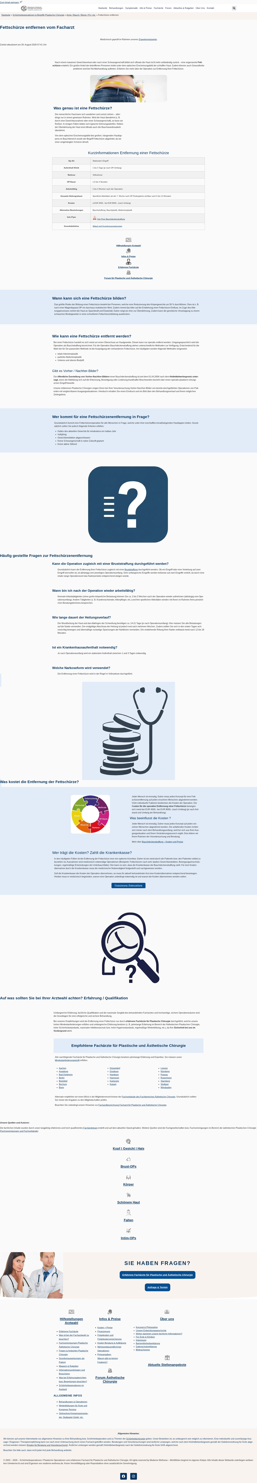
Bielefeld (63, 1081)
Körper (128, 1184)
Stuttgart (165, 1084)
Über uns (167, 1319)
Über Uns (200, 8)
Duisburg (114, 1071)
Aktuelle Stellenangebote (167, 1365)
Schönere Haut (128, 1202)
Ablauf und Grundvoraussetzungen (107, 226)
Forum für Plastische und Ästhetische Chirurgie (128, 278)
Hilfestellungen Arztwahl (128, 246)
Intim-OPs (128, 1238)
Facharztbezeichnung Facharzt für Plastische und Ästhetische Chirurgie (132, 1105)
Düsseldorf (115, 1068)
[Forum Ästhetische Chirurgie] (110, 1370)
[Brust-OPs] (128, 1159)
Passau (164, 1075)
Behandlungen (116, 8)
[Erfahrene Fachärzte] (128, 261)
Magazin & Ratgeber (68, 1366)
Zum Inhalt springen (9, 2)
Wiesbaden (166, 1087)
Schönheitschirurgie (135, 1439)
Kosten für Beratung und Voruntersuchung (47, 1445)
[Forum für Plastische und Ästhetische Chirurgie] (128, 272)
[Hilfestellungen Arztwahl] (128, 239)
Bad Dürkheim (66, 1075)
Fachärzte (158, 8)
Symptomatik (131, 8)
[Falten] (128, 1213)
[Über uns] (167, 1311)
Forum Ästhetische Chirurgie (109, 1379)
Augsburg (63, 1071)
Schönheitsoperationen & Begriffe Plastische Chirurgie (38, 15)
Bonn (61, 1087)
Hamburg (114, 1075)
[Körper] (128, 1177)
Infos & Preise (128, 256)
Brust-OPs (128, 1166)
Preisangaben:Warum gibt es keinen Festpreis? (107, 1358)
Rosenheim (166, 1078)
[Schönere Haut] (128, 1195)
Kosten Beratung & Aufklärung (111, 1343)
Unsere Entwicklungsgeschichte (151, 1330)
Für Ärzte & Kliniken (145, 1337)
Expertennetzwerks (148, 39)
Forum (168, 8)
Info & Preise (146, 8)
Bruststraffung (131, 569)
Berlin (62, 1078)
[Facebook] (123, 1476)
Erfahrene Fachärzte (128, 267)
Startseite (102, 8)
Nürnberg (165, 1071)
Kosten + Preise (105, 1327)
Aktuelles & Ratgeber (183, 8)
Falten (128, 1220)
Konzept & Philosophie (147, 1327)
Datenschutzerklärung (146, 1346)
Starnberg (165, 1081)
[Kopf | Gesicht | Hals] (128, 1141)
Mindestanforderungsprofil (67, 1060)
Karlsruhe (114, 1081)
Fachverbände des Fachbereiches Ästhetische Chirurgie (148, 1097)
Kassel (113, 1084)
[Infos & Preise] (128, 250)
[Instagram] (133, 1476)
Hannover (114, 1078)
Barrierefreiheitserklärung (148, 1343)
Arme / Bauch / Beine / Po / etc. (81, 15)
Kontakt (210, 8)
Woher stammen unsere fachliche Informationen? (159, 1334)
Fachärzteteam (90, 1128)
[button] (234, 8)
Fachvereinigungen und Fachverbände (19, 1131)
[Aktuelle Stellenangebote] (167, 1357)
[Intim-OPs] (128, 1231)
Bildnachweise (143, 1350)
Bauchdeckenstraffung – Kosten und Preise (162, 842)
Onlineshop (64, 1413)
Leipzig (164, 1068)
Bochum (63, 1084)
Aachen (62, 1068)
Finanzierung (103, 1331)
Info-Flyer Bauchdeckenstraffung (111, 219)
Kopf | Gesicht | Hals (128, 1148)
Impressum (141, 1340)
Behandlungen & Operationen (73, 1402)
